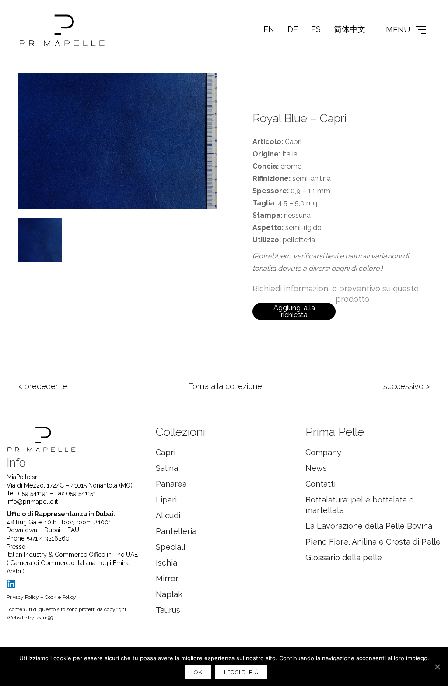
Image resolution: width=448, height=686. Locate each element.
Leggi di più (241, 672)
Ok (198, 672)
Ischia (166, 562)
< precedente (42, 386)
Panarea (171, 483)
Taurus (168, 610)
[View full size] (29, 86)
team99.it (46, 618)
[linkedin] (11, 584)
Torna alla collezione (225, 386)
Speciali (170, 547)
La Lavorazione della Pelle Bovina (368, 525)
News (316, 468)
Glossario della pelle (343, 557)
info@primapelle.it (32, 501)
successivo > (406, 386)
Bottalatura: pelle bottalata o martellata (359, 505)
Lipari (166, 499)
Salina (167, 468)
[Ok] (437, 666)
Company (323, 452)
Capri (165, 452)
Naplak (169, 594)
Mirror (167, 578)
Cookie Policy (60, 597)
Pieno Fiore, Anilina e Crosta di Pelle (373, 541)
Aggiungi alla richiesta (294, 311)
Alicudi (168, 515)
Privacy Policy (23, 597)
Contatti (320, 483)
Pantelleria (176, 531)
